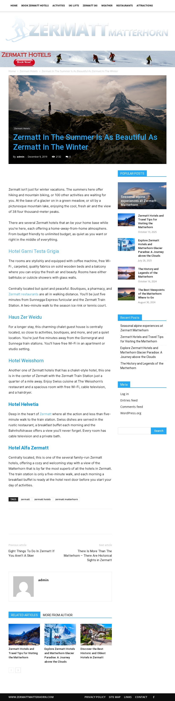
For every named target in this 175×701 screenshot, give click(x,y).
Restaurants (124, 5)
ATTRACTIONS (145, 5)
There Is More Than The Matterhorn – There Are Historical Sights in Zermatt (88, 555)
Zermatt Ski (90, 5)
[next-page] (18, 670)
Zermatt (45, 414)
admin (20, 156)
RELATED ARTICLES (24, 615)
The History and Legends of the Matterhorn (148, 272)
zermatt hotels (42, 499)
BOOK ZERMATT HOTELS (35, 5)
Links (128, 697)
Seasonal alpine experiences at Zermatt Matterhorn (138, 201)
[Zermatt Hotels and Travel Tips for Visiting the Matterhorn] (24, 634)
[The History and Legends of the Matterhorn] (126, 273)
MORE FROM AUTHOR (58, 615)
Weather (106, 5)
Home (14, 5)
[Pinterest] (32, 174)
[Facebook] (13, 174)
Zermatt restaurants (23, 294)
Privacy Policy (95, 697)
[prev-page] (11, 670)
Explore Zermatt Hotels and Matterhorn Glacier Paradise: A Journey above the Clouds (150, 248)
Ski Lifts (74, 5)
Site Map (115, 697)
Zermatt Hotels (29, 71)
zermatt (25, 499)
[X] (22, 174)
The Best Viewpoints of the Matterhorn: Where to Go (151, 293)
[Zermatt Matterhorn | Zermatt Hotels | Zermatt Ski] (87, 29)
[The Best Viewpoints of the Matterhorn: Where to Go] (126, 294)
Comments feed (131, 407)
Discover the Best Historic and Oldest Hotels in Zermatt (93, 653)
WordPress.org (130, 413)
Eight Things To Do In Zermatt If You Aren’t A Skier (32, 553)
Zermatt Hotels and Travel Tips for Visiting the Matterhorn (23, 653)
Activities (58, 5)
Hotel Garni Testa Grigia (34, 251)
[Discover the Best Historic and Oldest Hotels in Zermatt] (96, 634)
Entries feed (129, 400)
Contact (141, 697)
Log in (124, 394)
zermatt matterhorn (66, 499)
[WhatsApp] (42, 174)
